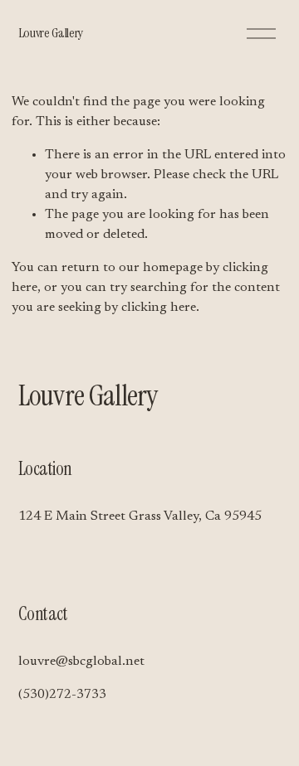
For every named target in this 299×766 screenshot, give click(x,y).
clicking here (158, 307)
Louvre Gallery (51, 32)
